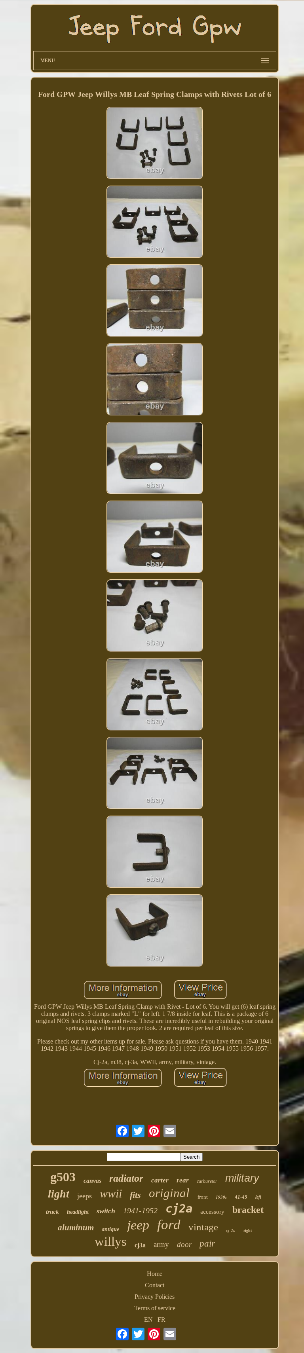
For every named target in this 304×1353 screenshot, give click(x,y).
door (184, 1244)
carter (160, 1180)
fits (135, 1195)
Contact (154, 1285)
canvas (92, 1180)
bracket (248, 1210)
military (242, 1178)
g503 (63, 1177)
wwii (111, 1193)
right (247, 1230)
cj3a (140, 1245)
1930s (221, 1197)
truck (52, 1212)
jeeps (84, 1196)
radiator (126, 1178)
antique (110, 1229)
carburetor (207, 1181)
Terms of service (154, 1308)
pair (207, 1244)
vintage (203, 1227)
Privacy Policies (155, 1296)
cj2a (178, 1208)
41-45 (241, 1197)
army (161, 1244)
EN (148, 1319)
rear (183, 1180)
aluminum (76, 1227)
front (203, 1197)
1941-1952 (140, 1210)
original (169, 1193)
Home (154, 1273)
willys (111, 1241)
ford (168, 1224)
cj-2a (231, 1230)
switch (106, 1211)
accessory (212, 1212)
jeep (138, 1225)
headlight (78, 1212)
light (58, 1194)
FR (161, 1319)
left (258, 1197)
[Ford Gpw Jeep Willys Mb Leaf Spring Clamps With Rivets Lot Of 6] (154, 143)
